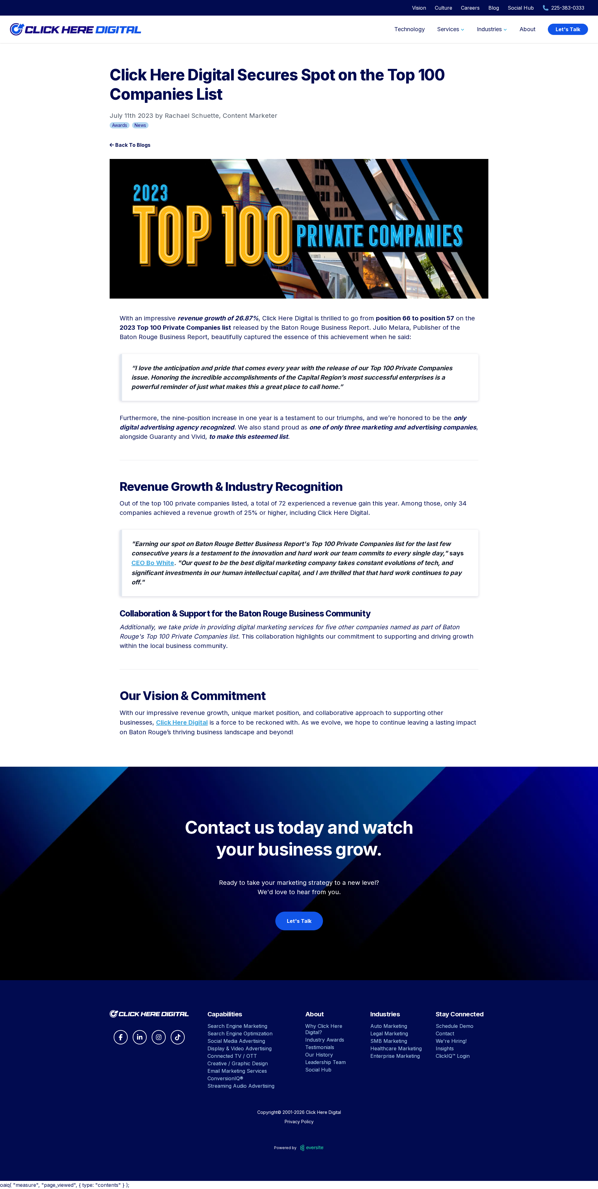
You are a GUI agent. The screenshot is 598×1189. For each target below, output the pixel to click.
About (527, 29)
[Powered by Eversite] (312, 1148)
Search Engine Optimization (240, 1033)
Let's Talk (568, 29)
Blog (493, 8)
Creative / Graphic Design (237, 1063)
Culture (443, 8)
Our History (319, 1055)
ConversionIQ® (225, 1078)
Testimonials (319, 1047)
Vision (419, 8)
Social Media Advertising (236, 1041)
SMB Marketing (388, 1041)
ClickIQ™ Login (453, 1056)
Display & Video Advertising (239, 1048)
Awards (119, 125)
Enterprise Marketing (395, 1056)
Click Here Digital (182, 722)
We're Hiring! (451, 1041)
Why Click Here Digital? (323, 1029)
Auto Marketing (388, 1026)
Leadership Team (325, 1062)
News (140, 125)
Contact (445, 1033)
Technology (409, 29)
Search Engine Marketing (237, 1026)
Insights (445, 1048)
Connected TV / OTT (232, 1056)
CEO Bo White (152, 563)
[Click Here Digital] (149, 1014)
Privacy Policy (299, 1121)
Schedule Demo (454, 1026)
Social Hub (521, 8)
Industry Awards (324, 1040)
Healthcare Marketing (396, 1048)
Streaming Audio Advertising (240, 1086)
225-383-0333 (567, 8)
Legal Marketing (389, 1033)
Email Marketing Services (237, 1071)
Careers (470, 8)
